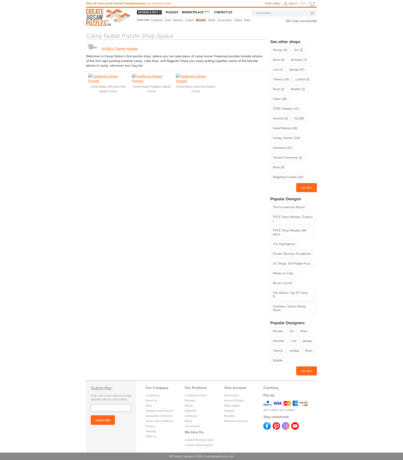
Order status (272, 3)
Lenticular (191, 416)
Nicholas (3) (299, 59)
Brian (303, 331)
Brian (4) (278, 59)
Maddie (278, 360)
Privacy (150, 426)
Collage (238, 19)
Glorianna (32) (282, 148)
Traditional (157, 19)
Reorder (229, 416)
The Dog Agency (284, 244)
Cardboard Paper (196, 395)
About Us (151, 400)
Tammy (278, 350)
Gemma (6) (280, 118)
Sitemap (151, 431)
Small (168, 19)
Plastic (189, 405)
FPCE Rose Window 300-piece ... (290, 232)
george (307, 341)
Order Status (232, 405)
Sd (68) (299, 118)
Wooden (190, 400)
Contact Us (153, 395)
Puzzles (172, 12)
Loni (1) (278, 69)
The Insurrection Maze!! (289, 207)
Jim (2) (298, 50)
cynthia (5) (302, 79)
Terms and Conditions (159, 421)
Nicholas (279, 341)
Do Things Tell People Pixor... (293, 263)
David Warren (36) (285, 128)
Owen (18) (280, 99)
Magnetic (190, 410)
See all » (306, 187)
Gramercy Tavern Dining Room (289, 308)
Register (229, 410)
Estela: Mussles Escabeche (292, 254)
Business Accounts (236, 421)
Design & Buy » (149, 12)
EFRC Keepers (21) (286, 108)
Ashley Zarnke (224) (286, 138)
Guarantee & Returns (159, 416)
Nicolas (278, 331)
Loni (293, 341)
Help (149, 405)
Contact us (223, 12)
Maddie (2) (298, 89)
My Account (231, 395)
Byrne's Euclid (282, 283)
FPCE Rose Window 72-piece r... (293, 218)
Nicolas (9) (280, 50)
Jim (291, 331)
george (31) (296, 69)
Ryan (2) (278, 89)
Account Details (234, 400)
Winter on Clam (283, 273)
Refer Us (151, 436)
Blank (188, 421)
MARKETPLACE (196, 12)
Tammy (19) (281, 79)
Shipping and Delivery (160, 410)
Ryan (308, 350)
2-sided (189, 19)
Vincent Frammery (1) (287, 157)
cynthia (294, 350)
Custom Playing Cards (199, 440)
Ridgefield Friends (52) (288, 177)
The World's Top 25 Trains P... (290, 294)
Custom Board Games (199, 445)
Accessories (192, 426)
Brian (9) (278, 167)
